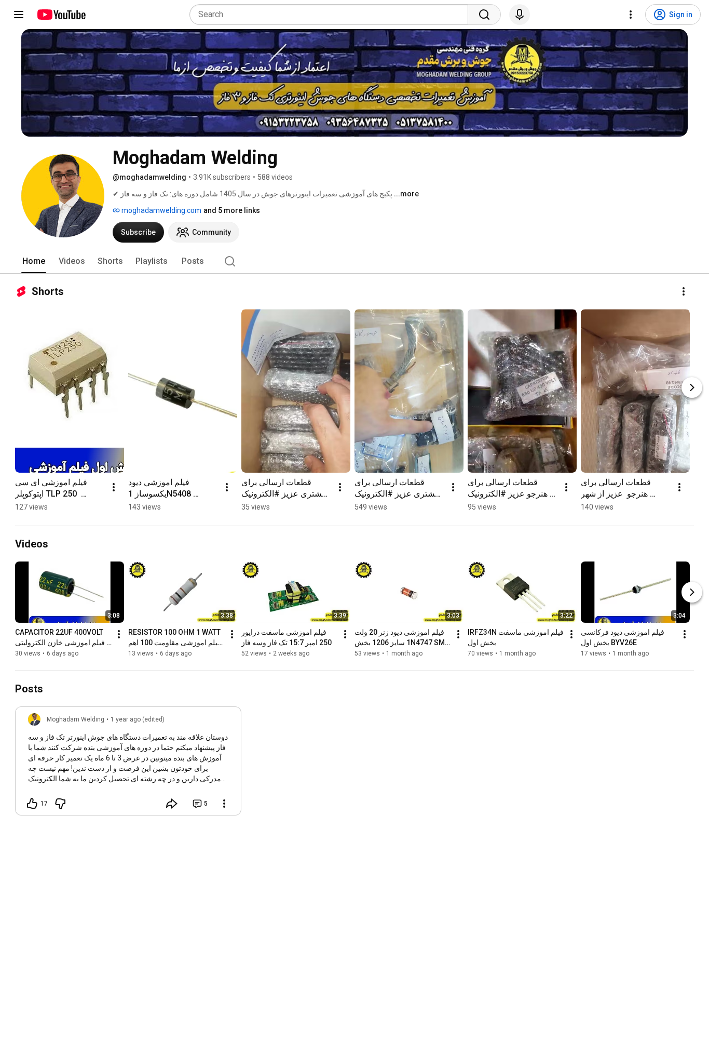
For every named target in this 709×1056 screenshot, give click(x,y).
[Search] (484, 14)
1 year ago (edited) (138, 719)
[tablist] (354, 261)
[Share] (171, 803)
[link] (128, 764)
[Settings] (630, 14)
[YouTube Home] (61, 14)
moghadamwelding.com (160, 210)
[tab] (33, 261)
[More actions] (683, 291)
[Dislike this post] (60, 803)
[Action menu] (224, 803)
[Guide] (18, 14)
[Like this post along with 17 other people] (32, 803)
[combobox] (332, 14)
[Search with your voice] (519, 14)
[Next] (691, 387)
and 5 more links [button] (231, 210)
